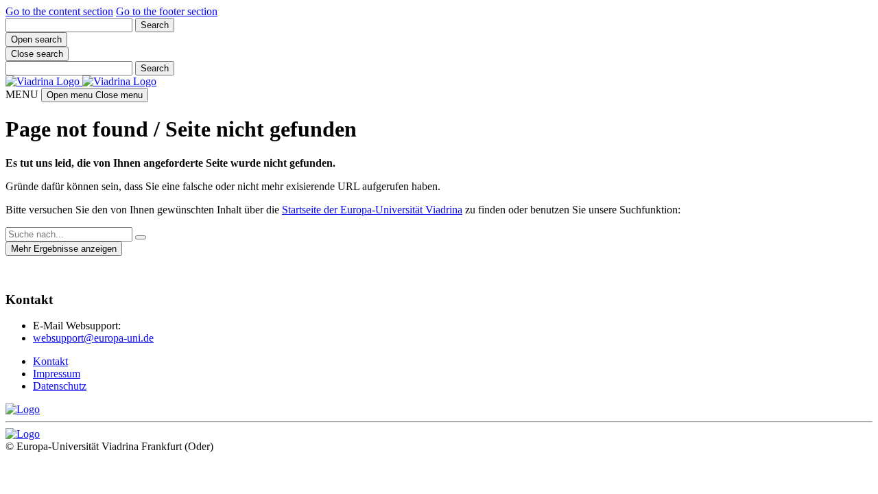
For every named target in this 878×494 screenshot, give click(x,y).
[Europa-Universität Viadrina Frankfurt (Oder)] (80, 81)
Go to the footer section (166, 11)
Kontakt (50, 361)
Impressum (56, 373)
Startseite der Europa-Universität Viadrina (372, 209)
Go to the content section (59, 11)
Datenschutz (59, 386)
